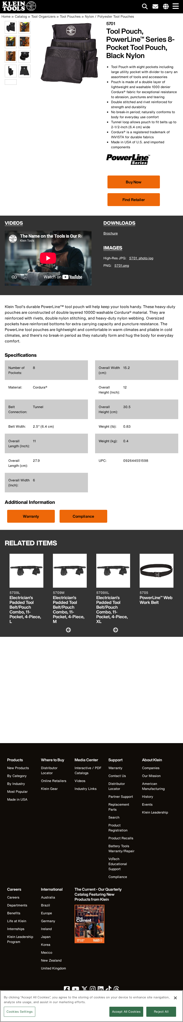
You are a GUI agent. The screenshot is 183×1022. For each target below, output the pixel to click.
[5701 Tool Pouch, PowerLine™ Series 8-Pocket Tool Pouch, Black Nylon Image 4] (24, 45)
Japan (46, 936)
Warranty (31, 516)
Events (147, 804)
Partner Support (120, 796)
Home (5, 16)
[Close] (175, 998)
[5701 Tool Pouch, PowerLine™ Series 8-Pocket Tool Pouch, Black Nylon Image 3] (10, 45)
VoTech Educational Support (117, 863)
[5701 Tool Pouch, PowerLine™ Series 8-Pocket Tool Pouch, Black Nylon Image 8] (24, 74)
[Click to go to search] (145, 7)
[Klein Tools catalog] (98, 924)
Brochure (110, 233)
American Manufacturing (153, 786)
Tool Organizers (43, 16)
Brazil (45, 905)
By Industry (16, 783)
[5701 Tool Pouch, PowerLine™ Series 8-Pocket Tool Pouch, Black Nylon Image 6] (24, 60)
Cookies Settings (19, 1011)
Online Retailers (53, 780)
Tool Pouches (70, 16)
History (147, 796)
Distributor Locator (49, 770)
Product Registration (117, 828)
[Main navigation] (174, 6)
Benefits (13, 913)
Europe (46, 913)
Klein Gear (49, 788)
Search (113, 817)
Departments (17, 905)
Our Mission (151, 775)
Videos (80, 780)
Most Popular (17, 791)
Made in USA (17, 799)
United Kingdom (53, 968)
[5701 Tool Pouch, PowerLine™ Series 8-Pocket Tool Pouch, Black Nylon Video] (6, 82)
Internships (15, 928)
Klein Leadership (155, 812)
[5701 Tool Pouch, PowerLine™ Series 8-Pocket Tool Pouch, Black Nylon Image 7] (10, 74)
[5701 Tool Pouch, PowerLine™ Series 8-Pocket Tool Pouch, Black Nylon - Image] (69, 84)
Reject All (161, 1011)
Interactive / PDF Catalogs (88, 770)
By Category (17, 775)
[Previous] (68, 629)
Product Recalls (120, 838)
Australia (48, 897)
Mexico (46, 952)
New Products (18, 767)
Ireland (46, 928)
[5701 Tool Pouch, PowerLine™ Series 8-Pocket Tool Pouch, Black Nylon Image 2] (24, 30)
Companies (150, 767)
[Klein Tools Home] (18, 9)
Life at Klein (16, 920)
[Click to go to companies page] (166, 7)
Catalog (21, 16)
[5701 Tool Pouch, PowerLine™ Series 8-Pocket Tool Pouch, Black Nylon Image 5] (10, 60)
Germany (48, 920)
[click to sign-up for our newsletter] (155, 7)
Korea (45, 944)
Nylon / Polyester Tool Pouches (109, 16)
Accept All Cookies (126, 1011)
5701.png (121, 265)
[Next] (115, 629)
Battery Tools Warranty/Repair (121, 848)
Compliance (83, 516)
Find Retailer (133, 199)
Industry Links (86, 788)
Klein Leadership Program (20, 939)
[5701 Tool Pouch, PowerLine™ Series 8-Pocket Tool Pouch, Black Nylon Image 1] (10, 30)
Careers (13, 897)
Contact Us (117, 775)
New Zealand (51, 960)
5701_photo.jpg (141, 258)
